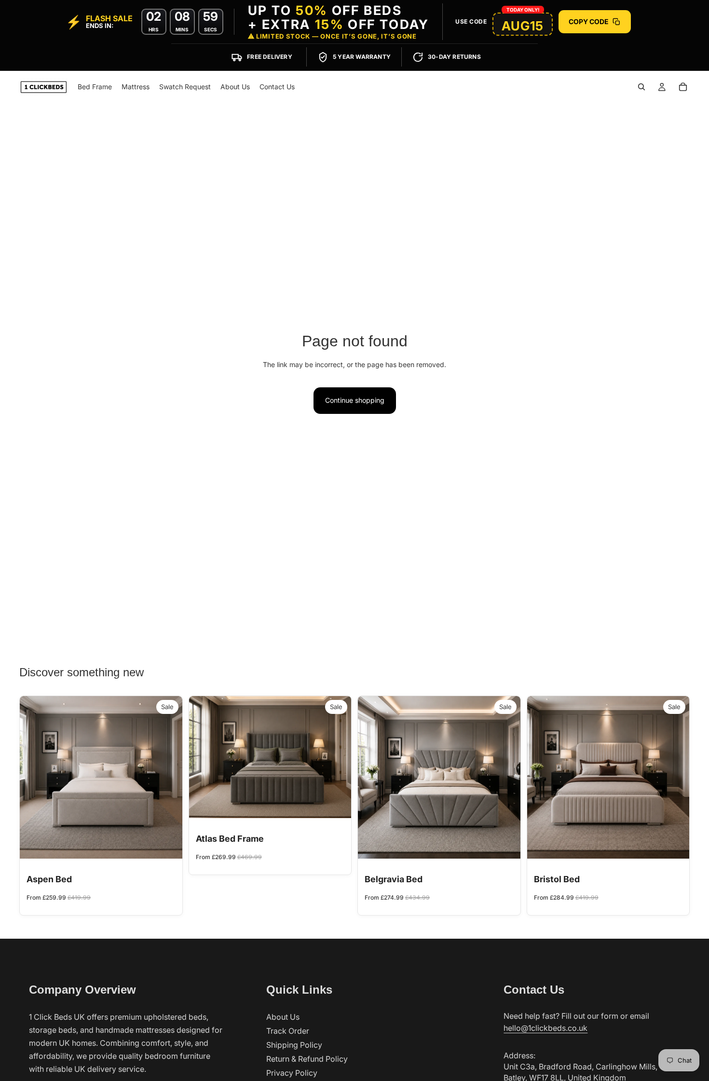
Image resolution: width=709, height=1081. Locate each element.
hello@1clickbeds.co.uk (545, 1028)
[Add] (167, 843)
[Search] (641, 86)
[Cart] (683, 86)
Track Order (287, 1031)
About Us (283, 1017)
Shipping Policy (294, 1045)
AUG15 (523, 25)
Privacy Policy (291, 1073)
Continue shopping (354, 400)
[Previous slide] (34, 777)
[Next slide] (167, 777)
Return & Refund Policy (307, 1059)
